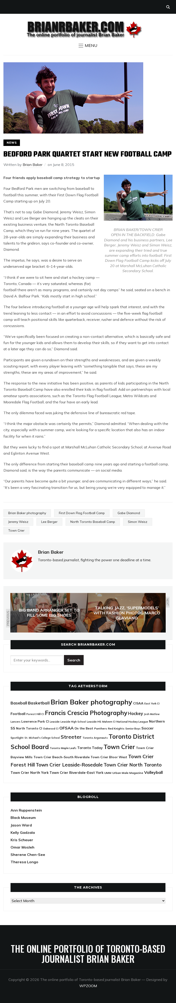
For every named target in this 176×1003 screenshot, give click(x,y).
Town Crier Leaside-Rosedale (69, 765)
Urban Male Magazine (127, 773)
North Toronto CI (29, 728)
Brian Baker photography (27, 513)
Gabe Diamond (129, 513)
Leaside (55, 721)
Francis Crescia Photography (86, 713)
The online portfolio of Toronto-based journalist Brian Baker (88, 954)
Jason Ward (21, 825)
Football (18, 713)
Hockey (135, 713)
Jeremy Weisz (18, 522)
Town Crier (16, 530)
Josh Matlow (152, 714)
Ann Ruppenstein (26, 810)
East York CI (152, 703)
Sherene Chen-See (28, 854)
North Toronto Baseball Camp (92, 522)
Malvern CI (109, 721)
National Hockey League (132, 721)
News (12, 142)
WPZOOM (88, 985)
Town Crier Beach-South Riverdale (61, 757)
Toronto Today (90, 748)
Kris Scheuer (22, 840)
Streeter (71, 737)
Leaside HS (94, 721)
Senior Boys (132, 728)
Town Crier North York (30, 772)
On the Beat (83, 728)
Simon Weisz (137, 522)
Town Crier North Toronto (133, 765)
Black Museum (23, 817)
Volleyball (153, 772)
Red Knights (116, 728)
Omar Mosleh (22, 847)
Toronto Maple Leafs (63, 748)
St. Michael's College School (42, 737)
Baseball (19, 703)
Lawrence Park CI (35, 721)
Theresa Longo (24, 862)
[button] (88, 45)
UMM (107, 773)
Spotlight (17, 737)
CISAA (138, 703)
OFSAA (66, 727)
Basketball (39, 703)
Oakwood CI (50, 728)
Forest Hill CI (35, 714)
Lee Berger (49, 522)
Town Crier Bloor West (109, 757)
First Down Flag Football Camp (82, 513)
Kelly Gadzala (23, 832)
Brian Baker (32, 164)
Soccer (147, 728)
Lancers (15, 721)
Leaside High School (73, 721)
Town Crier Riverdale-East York (76, 772)
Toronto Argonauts (95, 737)
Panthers (100, 728)
